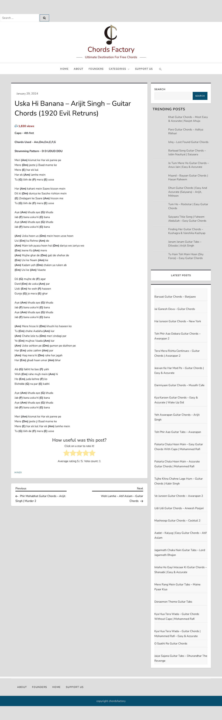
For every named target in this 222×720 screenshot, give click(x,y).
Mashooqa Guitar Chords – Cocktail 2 (177, 520)
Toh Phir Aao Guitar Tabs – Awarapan (177, 432)
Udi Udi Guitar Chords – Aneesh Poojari (179, 508)
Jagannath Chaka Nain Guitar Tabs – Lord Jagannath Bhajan (179, 552)
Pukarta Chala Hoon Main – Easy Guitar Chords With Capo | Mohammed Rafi (178, 446)
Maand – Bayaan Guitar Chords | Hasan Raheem (188, 177)
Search (159, 89)
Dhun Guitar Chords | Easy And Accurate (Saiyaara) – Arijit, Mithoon (187, 192)
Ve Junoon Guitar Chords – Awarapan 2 (178, 496)
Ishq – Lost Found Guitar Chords (188, 142)
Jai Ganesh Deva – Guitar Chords (174, 309)
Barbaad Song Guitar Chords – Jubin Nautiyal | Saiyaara (187, 152)
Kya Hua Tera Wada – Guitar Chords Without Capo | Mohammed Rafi (176, 616)
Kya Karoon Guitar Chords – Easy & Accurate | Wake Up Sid (176, 400)
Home (64, 69)
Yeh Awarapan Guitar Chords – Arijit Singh (177, 417)
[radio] (66, 454)
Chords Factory (111, 49)
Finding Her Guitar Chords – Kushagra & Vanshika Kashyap (186, 231)
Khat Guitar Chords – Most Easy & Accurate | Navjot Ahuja (188, 119)
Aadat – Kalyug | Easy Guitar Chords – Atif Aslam (180, 535)
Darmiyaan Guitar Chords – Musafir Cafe (179, 385)
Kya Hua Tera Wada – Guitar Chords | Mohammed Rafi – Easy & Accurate (177, 633)
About (78, 69)
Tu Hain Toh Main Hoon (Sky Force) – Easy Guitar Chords (185, 256)
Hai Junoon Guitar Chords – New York (177, 321)
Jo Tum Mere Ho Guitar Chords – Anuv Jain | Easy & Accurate (188, 165)
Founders (96, 69)
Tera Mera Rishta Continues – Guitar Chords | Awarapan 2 (177, 353)
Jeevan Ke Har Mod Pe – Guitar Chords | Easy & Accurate (179, 370)
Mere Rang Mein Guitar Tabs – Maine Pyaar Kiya (177, 587)
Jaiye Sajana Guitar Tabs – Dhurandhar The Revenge (180, 658)
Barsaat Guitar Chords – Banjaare (175, 297)
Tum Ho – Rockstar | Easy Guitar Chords (188, 206)
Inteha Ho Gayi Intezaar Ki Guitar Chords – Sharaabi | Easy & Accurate (180, 569)
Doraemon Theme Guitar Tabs (173, 602)
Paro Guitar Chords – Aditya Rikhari (185, 131)
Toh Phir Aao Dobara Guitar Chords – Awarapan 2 (177, 336)
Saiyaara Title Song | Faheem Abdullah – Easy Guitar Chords (187, 219)
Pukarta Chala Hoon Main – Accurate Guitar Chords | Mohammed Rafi (177, 464)
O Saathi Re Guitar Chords (170, 643)
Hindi (18, 472)
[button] (160, 69)
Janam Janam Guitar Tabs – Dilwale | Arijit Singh (184, 244)
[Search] (44, 17)
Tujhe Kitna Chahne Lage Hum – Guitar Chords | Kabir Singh (178, 481)
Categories (117, 69)
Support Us (144, 69)
